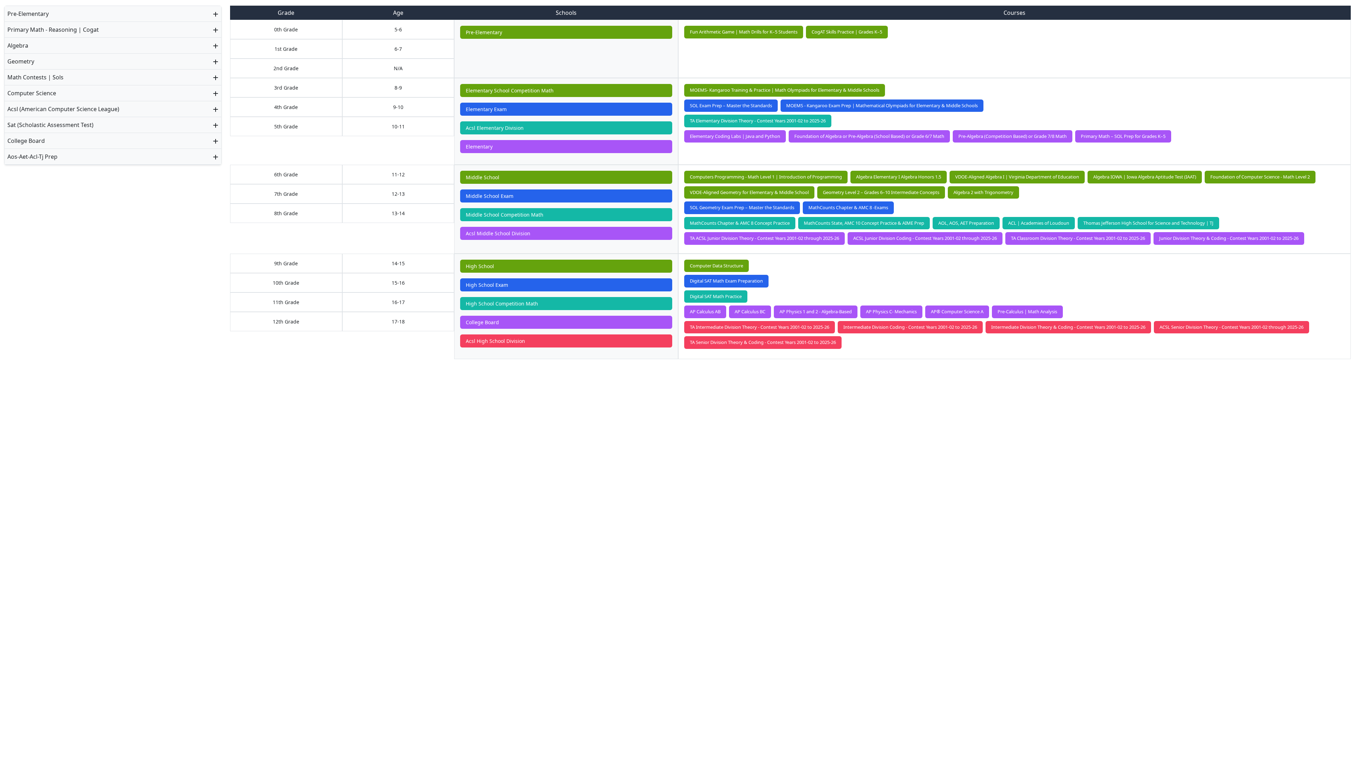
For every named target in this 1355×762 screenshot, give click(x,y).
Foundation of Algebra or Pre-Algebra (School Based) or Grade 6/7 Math (869, 136)
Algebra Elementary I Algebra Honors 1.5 (898, 177)
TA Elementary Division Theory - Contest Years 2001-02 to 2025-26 (758, 120)
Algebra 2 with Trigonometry (983, 192)
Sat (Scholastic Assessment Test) (50, 125)
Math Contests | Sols (35, 77)
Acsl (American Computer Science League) (63, 109)
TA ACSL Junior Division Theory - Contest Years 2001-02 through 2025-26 (764, 238)
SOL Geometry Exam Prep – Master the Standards (742, 207)
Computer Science (31, 93)
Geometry (20, 61)
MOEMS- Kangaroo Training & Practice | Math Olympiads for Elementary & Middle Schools (784, 90)
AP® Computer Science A (957, 311)
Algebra (17, 45)
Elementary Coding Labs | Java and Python (735, 136)
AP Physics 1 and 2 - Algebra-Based (815, 311)
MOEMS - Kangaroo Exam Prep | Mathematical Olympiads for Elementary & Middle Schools (882, 105)
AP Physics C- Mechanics (891, 311)
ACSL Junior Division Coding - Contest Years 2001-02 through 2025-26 (925, 238)
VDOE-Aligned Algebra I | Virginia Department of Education (1017, 177)
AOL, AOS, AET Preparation (966, 223)
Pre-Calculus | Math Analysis (1027, 311)
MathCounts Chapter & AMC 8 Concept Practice (740, 223)
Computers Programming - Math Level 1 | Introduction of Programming (766, 177)
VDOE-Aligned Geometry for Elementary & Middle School (749, 192)
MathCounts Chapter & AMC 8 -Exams (848, 207)
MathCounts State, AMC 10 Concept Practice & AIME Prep (864, 223)
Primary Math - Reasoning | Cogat (53, 30)
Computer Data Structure (716, 265)
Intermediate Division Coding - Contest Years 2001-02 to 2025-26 (910, 327)
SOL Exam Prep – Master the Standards (731, 105)
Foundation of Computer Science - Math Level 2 (1260, 177)
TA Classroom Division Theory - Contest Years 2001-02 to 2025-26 (1078, 238)
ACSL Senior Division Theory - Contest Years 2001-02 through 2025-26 (1231, 327)
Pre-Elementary (28, 14)
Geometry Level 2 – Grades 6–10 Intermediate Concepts (881, 192)
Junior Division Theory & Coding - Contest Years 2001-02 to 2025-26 (1229, 238)
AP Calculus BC (750, 311)
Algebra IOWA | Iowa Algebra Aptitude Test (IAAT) (1144, 177)
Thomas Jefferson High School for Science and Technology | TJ (1148, 223)
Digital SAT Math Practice (716, 296)
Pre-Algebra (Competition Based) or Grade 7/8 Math (1012, 136)
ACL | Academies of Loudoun (1038, 223)
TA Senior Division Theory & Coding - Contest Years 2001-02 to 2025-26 (763, 342)
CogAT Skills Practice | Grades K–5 (847, 32)
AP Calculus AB (705, 311)
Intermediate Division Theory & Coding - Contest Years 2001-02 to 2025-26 (1068, 327)
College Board (26, 141)
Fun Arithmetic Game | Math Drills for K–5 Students (743, 32)
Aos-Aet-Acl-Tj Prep (32, 157)
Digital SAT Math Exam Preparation (726, 281)
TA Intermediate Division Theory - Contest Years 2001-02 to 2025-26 (759, 327)
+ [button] (215, 14)
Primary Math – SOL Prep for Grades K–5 (1123, 136)
